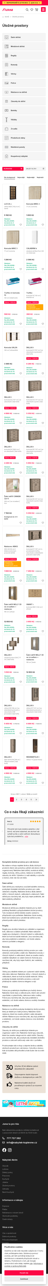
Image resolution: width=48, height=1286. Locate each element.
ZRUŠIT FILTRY (31, 169)
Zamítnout (24, 1279)
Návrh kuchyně (8, 1192)
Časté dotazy (7, 1219)
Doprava (5, 1206)
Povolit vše (24, 1273)
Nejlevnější (30, 177)
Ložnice (5, 1169)
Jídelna (5, 1182)
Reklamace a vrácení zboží (12, 1213)
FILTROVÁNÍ (8, 169)
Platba (4, 1209)
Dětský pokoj (7, 1172)
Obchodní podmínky (10, 1216)
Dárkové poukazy (9, 1236)
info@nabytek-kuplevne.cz (22, 1142)
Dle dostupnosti (9, 177)
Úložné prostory (18, 17)
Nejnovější (21, 177)
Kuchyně (5, 1179)
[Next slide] (45, 831)
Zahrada (5, 1189)
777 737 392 (14, 1138)
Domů (7, 17)
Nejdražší (40, 177)
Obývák (5, 1166)
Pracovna (6, 1176)
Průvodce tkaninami (9, 1240)
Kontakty (5, 1243)
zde (31, 1263)
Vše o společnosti (9, 1233)
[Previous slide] (2, 831)
